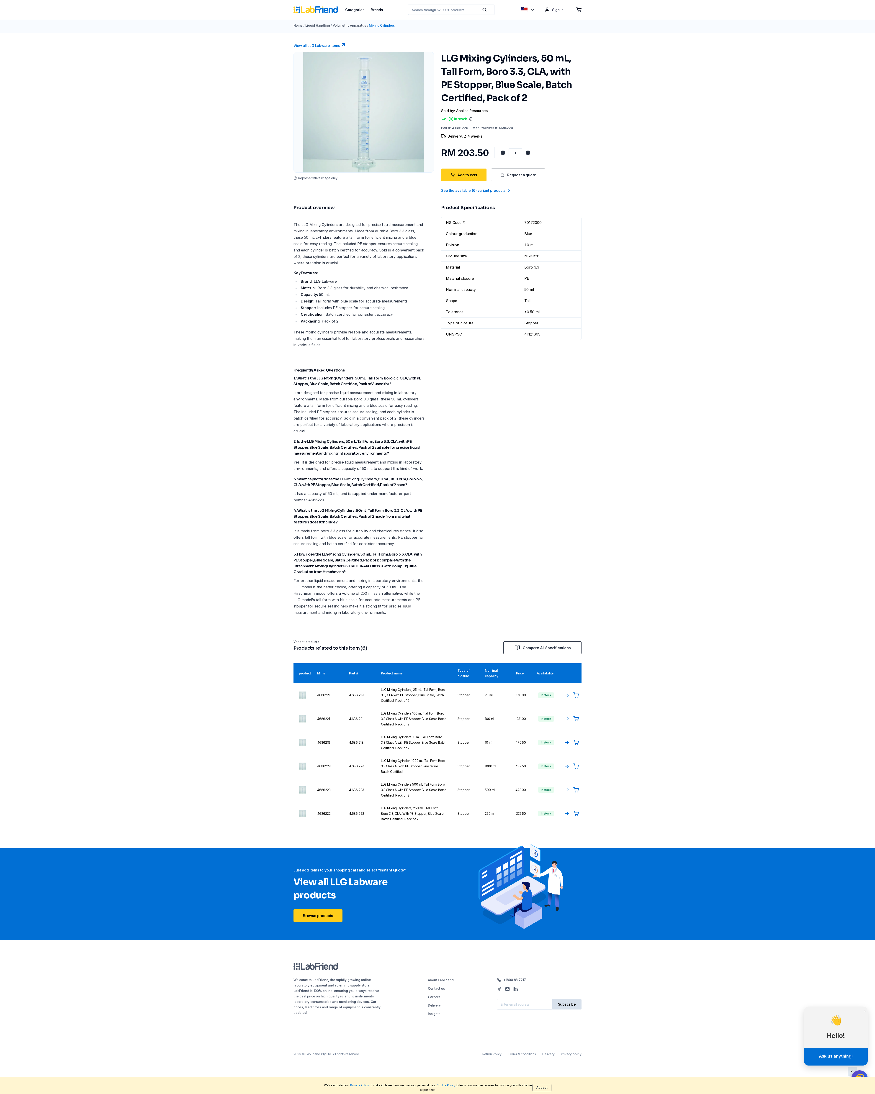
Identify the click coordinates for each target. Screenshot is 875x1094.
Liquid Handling (317, 25)
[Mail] (507, 989)
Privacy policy (571, 1054)
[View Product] (567, 695)
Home (297, 25)
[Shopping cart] (579, 10)
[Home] (319, 9)
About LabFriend (440, 980)
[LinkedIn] (515, 989)
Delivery (434, 1005)
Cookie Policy (446, 1085)
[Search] (484, 10)
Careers (434, 997)
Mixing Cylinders (382, 25)
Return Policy (492, 1054)
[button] (485, 10)
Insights (434, 1014)
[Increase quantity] (528, 152)
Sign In (558, 10)
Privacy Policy (360, 1085)
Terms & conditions (522, 1054)
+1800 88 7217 (514, 980)
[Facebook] (499, 989)
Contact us (436, 988)
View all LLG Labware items (316, 45)
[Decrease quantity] (503, 152)
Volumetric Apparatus (349, 25)
